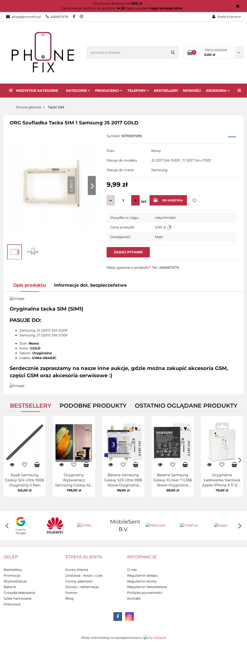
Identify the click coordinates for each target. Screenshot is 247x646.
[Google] (21, 525)
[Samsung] (232, 136)
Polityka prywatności (144, 592)
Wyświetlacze (15, 581)
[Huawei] (55, 525)
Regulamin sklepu (142, 575)
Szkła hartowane (17, 598)
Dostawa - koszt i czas (84, 575)
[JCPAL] (89, 525)
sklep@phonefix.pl (26, 17)
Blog (69, 598)
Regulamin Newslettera (147, 587)
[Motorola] (158, 525)
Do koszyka (172, 200)
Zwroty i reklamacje (82, 587)
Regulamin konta (141, 581)
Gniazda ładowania (19, 592)
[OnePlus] (192, 525)
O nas (132, 570)
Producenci (107, 90)
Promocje (12, 575)
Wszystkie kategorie (36, 90)
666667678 (59, 17)
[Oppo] (226, 525)
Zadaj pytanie (128, 252)
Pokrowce (12, 604)
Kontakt (134, 598)
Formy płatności (79, 581)
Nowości (192, 90)
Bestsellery (166, 90)
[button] (11, 557)
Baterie (10, 587)
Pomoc (71, 592)
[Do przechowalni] (194, 200)
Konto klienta (76, 570)
